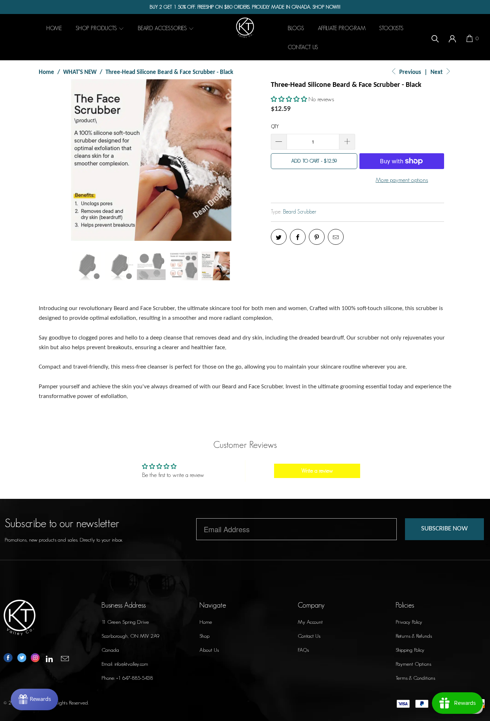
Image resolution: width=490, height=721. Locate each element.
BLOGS (296, 28)
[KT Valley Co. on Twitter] (21, 658)
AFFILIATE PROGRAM (342, 28)
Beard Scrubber (299, 212)
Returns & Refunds (414, 636)
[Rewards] (34, 699)
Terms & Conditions (415, 678)
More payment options (402, 180)
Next (437, 72)
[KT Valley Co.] (245, 28)
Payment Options (413, 664)
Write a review (317, 471)
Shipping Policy (410, 650)
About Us (209, 650)
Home (205, 622)
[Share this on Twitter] (279, 237)
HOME (54, 28)
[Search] (435, 37)
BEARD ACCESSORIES (163, 28)
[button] (289, 99)
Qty (275, 126)
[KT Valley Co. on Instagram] (35, 658)
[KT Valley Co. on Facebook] (8, 658)
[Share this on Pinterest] (317, 237)
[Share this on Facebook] (298, 237)
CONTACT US (303, 47)
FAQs (303, 650)
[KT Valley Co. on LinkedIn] (49, 659)
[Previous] (50, 160)
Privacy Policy (409, 622)
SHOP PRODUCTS (97, 28)
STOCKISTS (391, 28)
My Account (310, 622)
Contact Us (309, 636)
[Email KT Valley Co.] (65, 659)
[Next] (251, 160)
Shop (204, 636)
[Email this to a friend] (336, 237)
